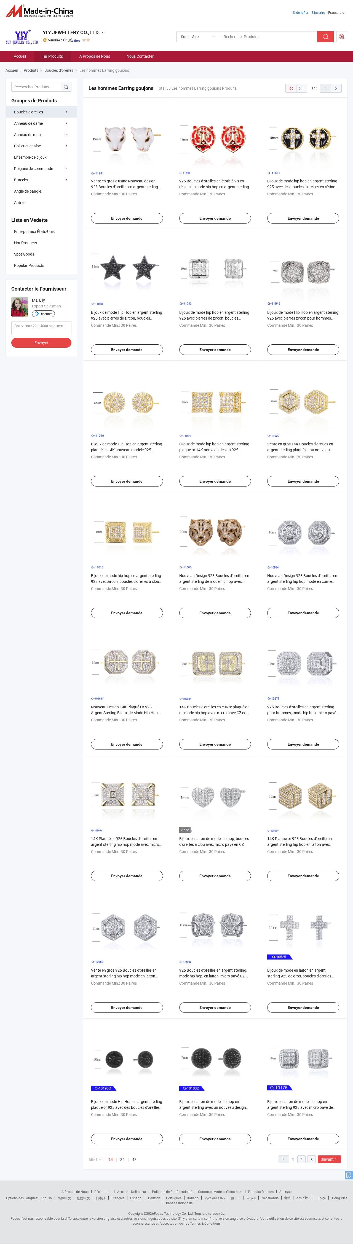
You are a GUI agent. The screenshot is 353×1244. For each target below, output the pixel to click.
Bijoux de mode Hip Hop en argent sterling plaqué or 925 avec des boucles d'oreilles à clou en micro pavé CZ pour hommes (127, 1107)
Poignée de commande (33, 168)
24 (110, 1159)
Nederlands (270, 1198)
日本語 (101, 1198)
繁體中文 (83, 1198)
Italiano (193, 1198)
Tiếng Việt (339, 1198)
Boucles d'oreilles (28, 112)
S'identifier (300, 12)
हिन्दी (287, 1198)
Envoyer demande (127, 218)
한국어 (236, 1198)
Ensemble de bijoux (30, 157)
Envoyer (41, 342)
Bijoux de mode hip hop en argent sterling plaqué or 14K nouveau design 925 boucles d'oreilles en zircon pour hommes (214, 449)
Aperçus (285, 1191)
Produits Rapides (261, 1191)
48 (134, 1159)
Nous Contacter (140, 56)
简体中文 (64, 1198)
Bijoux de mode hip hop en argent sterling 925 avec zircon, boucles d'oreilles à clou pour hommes (126, 581)
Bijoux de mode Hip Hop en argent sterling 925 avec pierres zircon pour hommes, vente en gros (302, 318)
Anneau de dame (28, 123)
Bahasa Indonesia (179, 1203)
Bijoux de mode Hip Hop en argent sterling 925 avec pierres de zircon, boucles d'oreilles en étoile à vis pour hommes (126, 318)
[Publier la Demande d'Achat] (341, 36)
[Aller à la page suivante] (336, 88)
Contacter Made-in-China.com (220, 1191)
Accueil (20, 56)
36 (122, 1159)
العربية (251, 1198)
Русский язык (214, 1198)
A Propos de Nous (94, 56)
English (46, 1198)
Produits (55, 56)
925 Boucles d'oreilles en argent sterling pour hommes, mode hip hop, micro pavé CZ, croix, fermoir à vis (301, 712)
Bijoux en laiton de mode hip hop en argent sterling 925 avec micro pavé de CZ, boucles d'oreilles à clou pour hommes (302, 1107)
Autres (19, 202)
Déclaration (102, 1191)
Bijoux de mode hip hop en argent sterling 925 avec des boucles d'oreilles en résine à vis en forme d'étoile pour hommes (302, 186)
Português (173, 1198)
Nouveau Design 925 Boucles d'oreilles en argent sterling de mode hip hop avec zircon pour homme (214, 581)
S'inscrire (318, 12)
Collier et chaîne (27, 145)
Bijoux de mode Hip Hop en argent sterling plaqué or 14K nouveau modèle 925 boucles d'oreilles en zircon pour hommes (126, 449)
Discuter (46, 314)
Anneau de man (27, 134)
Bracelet (21, 179)
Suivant (327, 1159)
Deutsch (154, 1198)
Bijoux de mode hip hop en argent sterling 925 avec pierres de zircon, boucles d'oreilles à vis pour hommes (214, 318)
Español (136, 1198)
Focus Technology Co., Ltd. (174, 1213)
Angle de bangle (27, 191)
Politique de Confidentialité (172, 1191)
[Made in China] (41, 10)
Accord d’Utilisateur (131, 1191)
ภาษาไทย (303, 1198)
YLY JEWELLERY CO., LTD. (71, 32)
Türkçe (321, 1198)
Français (117, 1198)
